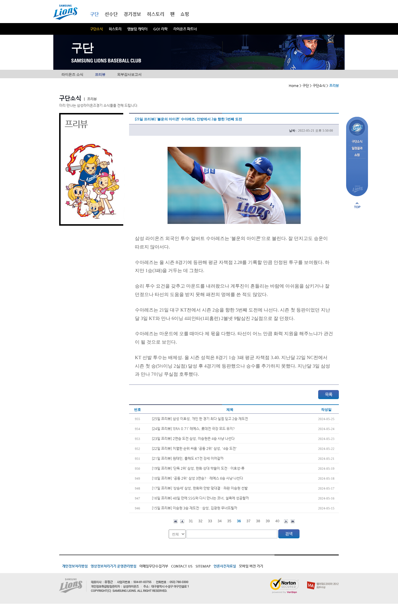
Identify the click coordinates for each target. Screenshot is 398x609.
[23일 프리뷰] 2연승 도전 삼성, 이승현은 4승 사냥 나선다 (193, 438)
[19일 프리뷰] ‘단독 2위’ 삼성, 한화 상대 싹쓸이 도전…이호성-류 (198, 468)
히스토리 (115, 29)
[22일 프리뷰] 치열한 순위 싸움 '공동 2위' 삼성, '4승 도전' (194, 448)
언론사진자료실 (225, 566)
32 (200, 521)
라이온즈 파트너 (185, 29)
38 (258, 521)
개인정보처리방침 (75, 566)
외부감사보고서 (129, 74)
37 (248, 521)
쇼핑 (184, 14)
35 (229, 521)
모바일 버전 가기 (251, 566)
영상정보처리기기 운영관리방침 (113, 566)
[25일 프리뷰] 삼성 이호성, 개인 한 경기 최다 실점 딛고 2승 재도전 (200, 419)
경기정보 (132, 14)
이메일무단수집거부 (153, 566)
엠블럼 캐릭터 (137, 29)
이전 (182, 521)
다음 (286, 521)
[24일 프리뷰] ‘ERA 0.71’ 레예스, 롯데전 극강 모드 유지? (193, 429)
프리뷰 (100, 74)
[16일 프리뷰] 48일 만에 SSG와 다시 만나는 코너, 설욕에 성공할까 (200, 498)
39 (268, 521)
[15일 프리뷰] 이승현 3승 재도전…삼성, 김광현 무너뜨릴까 (194, 508)
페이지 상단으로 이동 (357, 205)
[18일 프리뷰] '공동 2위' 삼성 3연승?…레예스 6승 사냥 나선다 (197, 478)
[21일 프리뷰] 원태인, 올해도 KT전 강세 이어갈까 (187, 458)
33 (210, 521)
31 (191, 521)
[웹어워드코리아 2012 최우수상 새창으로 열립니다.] (323, 580)
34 (220, 521)
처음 (175, 521)
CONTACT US (182, 566)
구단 (94, 14)
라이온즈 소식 (72, 74)
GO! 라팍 (160, 29)
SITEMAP (203, 566)
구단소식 (96, 29)
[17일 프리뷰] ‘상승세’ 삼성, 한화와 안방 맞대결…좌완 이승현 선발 (200, 488)
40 (277, 521)
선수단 (111, 14)
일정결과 (357, 148)
